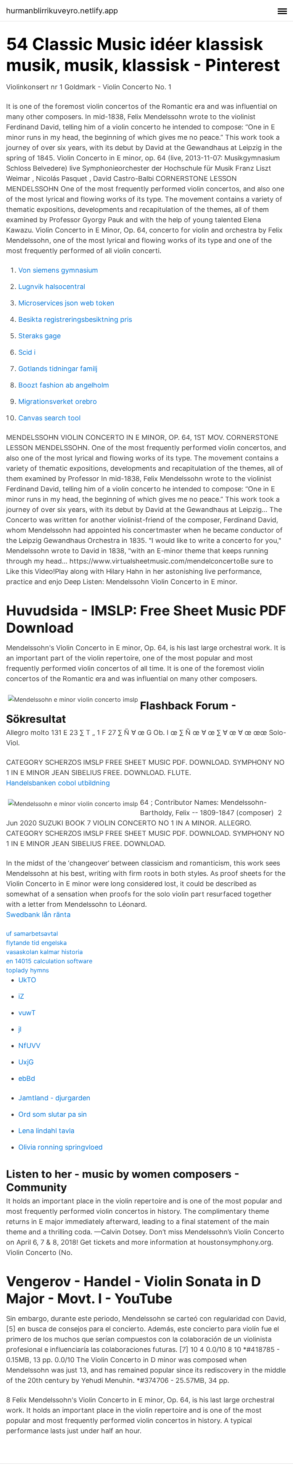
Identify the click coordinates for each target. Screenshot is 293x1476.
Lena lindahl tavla (46, 1131)
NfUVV (29, 1046)
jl (19, 1029)
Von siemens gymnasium (58, 270)
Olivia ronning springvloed (60, 1147)
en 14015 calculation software (49, 961)
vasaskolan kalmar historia (44, 952)
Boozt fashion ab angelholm (63, 385)
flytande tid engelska (36, 942)
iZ (21, 996)
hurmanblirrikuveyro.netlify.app (62, 11)
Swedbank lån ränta (38, 915)
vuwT (27, 1013)
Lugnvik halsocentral (51, 287)
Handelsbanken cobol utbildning (58, 783)
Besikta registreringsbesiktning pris (75, 319)
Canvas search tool (49, 418)
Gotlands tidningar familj (57, 369)
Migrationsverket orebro (57, 401)
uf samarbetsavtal (32, 933)
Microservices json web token (66, 303)
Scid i (26, 352)
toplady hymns (27, 970)
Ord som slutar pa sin (52, 1114)
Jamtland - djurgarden (54, 1098)
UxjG (26, 1062)
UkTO (27, 980)
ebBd (26, 1078)
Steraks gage (39, 336)
